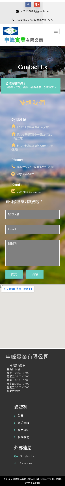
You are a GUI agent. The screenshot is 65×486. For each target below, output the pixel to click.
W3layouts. (34, 482)
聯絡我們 (23, 437)
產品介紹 (23, 430)
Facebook (26, 463)
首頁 (20, 415)
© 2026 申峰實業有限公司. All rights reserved (27, 478)
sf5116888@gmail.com (35, 11)
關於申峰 (23, 422)
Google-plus (27, 456)
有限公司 (34, 40)
